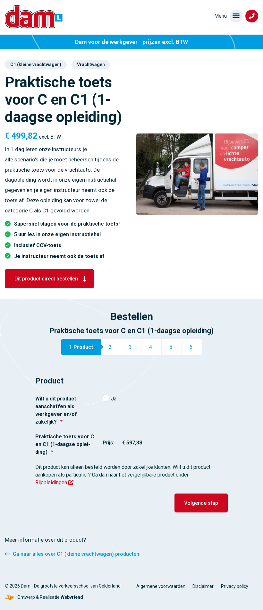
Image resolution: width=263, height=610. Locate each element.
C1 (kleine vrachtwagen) (35, 64)
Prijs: (108, 443)
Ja (113, 399)
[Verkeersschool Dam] (34, 16)
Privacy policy (234, 586)
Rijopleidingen (51, 482)
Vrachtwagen (91, 64)
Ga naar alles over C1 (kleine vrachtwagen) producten (76, 554)
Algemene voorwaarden (160, 586)
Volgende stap (201, 503)
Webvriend (72, 597)
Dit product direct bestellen (46, 279)
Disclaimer (203, 586)
